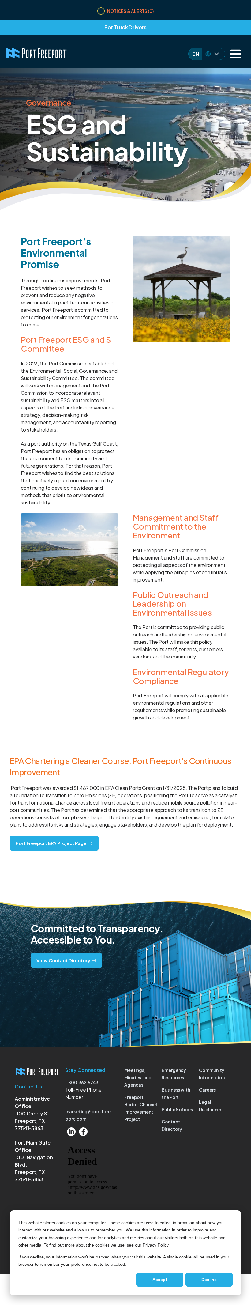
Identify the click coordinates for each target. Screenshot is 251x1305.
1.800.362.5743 (81, 1082)
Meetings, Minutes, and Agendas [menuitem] (138, 1077)
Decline (209, 1279)
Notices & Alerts (130, 11)
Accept (159, 1279)
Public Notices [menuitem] (177, 1109)
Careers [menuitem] (207, 1089)
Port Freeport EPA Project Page (51, 843)
